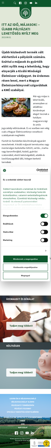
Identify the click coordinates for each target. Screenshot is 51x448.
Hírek (22, 421)
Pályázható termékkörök (22, 405)
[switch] (44, 224)
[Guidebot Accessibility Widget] (46, 443)
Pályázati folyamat (22, 408)
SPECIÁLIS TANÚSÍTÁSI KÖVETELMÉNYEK (23, 412)
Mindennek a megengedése (25, 259)
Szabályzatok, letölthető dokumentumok (23, 417)
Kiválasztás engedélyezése (25, 267)
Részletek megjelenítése (32, 251)
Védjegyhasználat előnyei (22, 402)
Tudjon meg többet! (21, 326)
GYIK (23, 424)
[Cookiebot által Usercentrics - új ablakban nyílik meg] (36, 170)
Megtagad (25, 275)
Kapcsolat (23, 427)
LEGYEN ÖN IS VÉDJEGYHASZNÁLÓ (23, 398)
